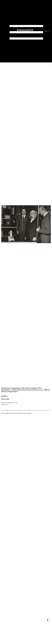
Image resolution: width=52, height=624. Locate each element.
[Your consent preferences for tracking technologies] (47, 620)
